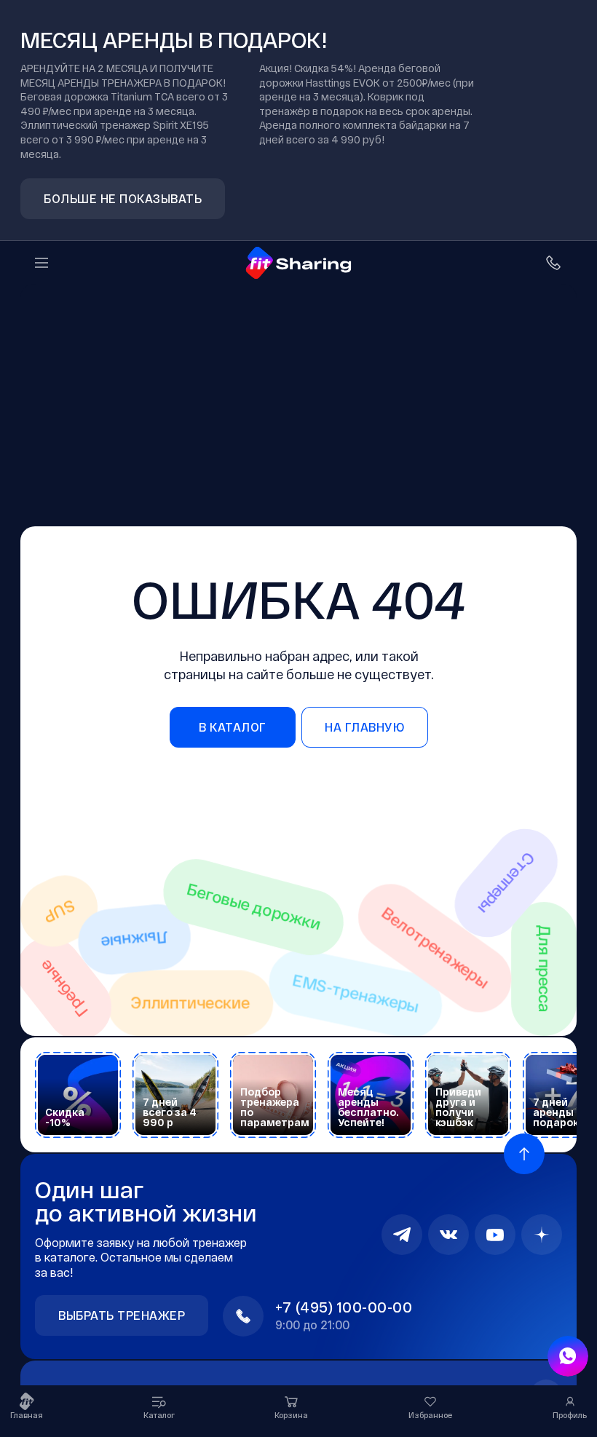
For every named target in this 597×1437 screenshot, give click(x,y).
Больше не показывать (123, 198)
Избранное (430, 1415)
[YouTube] (495, 1234)
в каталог (232, 727)
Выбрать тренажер (121, 1315)
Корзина (291, 1415)
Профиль (570, 1415)
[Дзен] (541, 1234)
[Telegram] (401, 1234)
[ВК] (448, 1234)
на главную (364, 727)
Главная (26, 1415)
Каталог (159, 1415)
